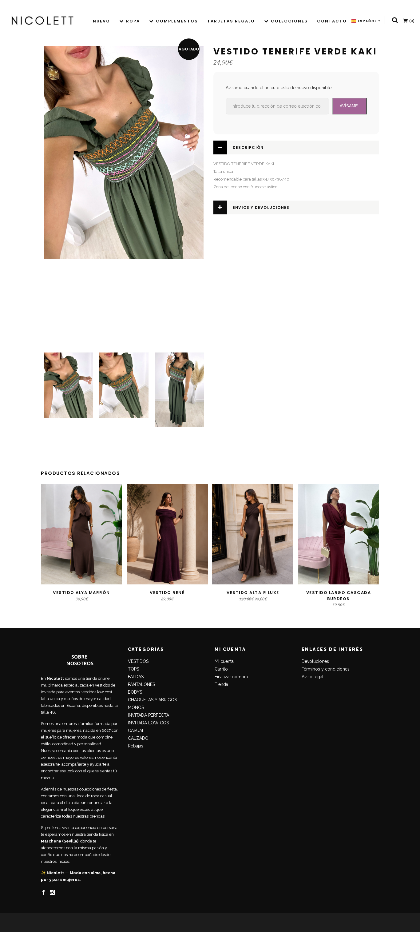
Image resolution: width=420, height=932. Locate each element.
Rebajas (135, 745)
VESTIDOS (138, 661)
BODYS (135, 692)
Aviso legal (312, 676)
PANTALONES (141, 684)
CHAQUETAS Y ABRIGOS (152, 699)
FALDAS (136, 676)
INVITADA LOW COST (150, 722)
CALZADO (138, 738)
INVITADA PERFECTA (148, 715)
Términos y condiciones (326, 669)
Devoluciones (315, 661)
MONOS (136, 707)
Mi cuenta (224, 661)
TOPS (133, 669)
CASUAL (136, 730)
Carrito (221, 669)
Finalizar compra (231, 676)
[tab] (296, 147)
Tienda (221, 684)
